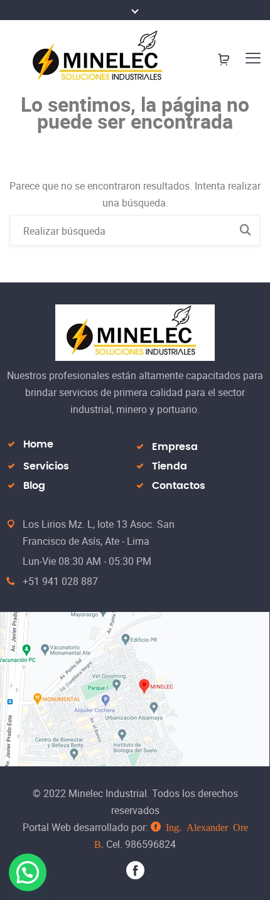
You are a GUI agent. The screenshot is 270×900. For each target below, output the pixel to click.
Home (38, 444)
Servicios (46, 466)
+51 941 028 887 (60, 581)
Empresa (175, 447)
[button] (27, 872)
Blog (34, 486)
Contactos (178, 486)
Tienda (169, 466)
